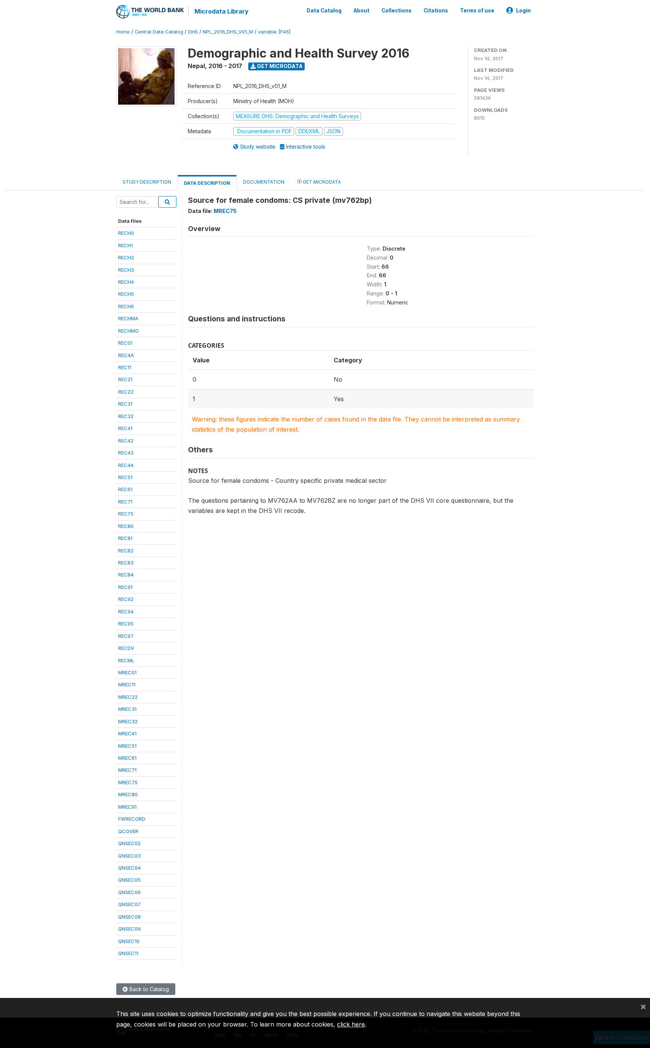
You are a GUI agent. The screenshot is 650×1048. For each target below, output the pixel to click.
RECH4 (126, 282)
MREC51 (127, 746)
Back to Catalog (148, 989)
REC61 (125, 489)
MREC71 (127, 770)
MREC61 (127, 758)
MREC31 (127, 709)
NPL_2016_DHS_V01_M (228, 32)
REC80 (126, 526)
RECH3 (126, 270)
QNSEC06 (129, 892)
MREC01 (127, 672)
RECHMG (128, 331)
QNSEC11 (128, 953)
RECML (126, 660)
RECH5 (126, 294)
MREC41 (127, 733)
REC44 (126, 465)
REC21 (125, 379)
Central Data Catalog (159, 32)
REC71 (125, 502)
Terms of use (477, 11)
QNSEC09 (129, 929)
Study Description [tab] (147, 182)
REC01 (125, 343)
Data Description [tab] (207, 183)
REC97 (126, 636)
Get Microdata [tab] (321, 182)
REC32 (126, 416)
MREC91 (127, 807)
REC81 (125, 538)
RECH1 (125, 245)
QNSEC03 (129, 856)
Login (523, 11)
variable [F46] (274, 32)
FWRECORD (131, 819)
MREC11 (126, 684)
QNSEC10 (129, 941)
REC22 (126, 392)
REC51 (125, 477)
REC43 (126, 453)
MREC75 (128, 782)
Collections (396, 11)
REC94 (126, 611)
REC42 (126, 441)
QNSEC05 (129, 880)
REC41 (125, 428)
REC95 (126, 624)
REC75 (126, 514)
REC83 (126, 563)
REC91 (125, 587)
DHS (193, 32)
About (361, 11)
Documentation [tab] (263, 182)
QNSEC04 (129, 868)
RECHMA (128, 318)
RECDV (126, 648)
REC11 (124, 367)
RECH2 (126, 257)
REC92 (126, 599)
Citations (436, 11)
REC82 (126, 551)
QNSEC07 (129, 904)
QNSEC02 (129, 843)
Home (123, 32)
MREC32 (128, 721)
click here (351, 1024)
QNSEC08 (129, 917)
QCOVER (128, 831)
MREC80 (128, 794)
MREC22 (128, 697)
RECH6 (126, 306)
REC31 (125, 404)
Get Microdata (279, 66)
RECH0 (126, 233)
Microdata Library (221, 11)
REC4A (126, 355)
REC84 (126, 575)
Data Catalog (324, 11)
